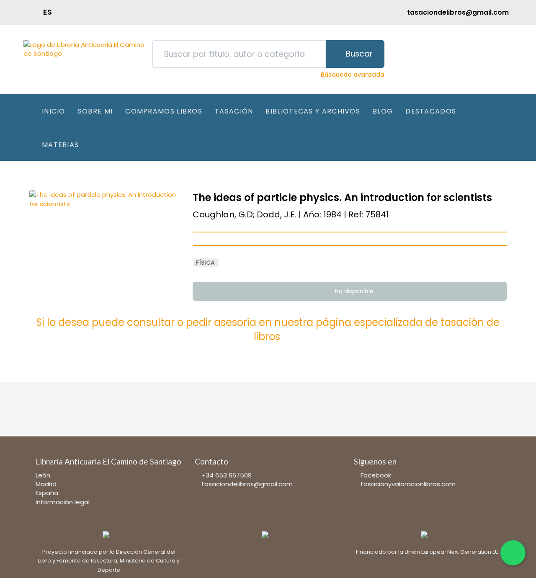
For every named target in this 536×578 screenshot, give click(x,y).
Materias (60, 145)
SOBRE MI (95, 111)
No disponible (353, 291)
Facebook (376, 475)
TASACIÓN (234, 111)
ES (47, 12)
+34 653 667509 (226, 475)
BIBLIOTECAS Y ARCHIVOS (312, 111)
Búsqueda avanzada (352, 74)
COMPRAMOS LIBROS (163, 111)
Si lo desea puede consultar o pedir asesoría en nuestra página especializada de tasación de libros (268, 329)
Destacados (430, 111)
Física (205, 262)
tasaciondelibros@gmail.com (247, 484)
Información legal (63, 502)
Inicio (53, 111)
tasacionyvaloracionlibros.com (408, 484)
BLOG (383, 111)
